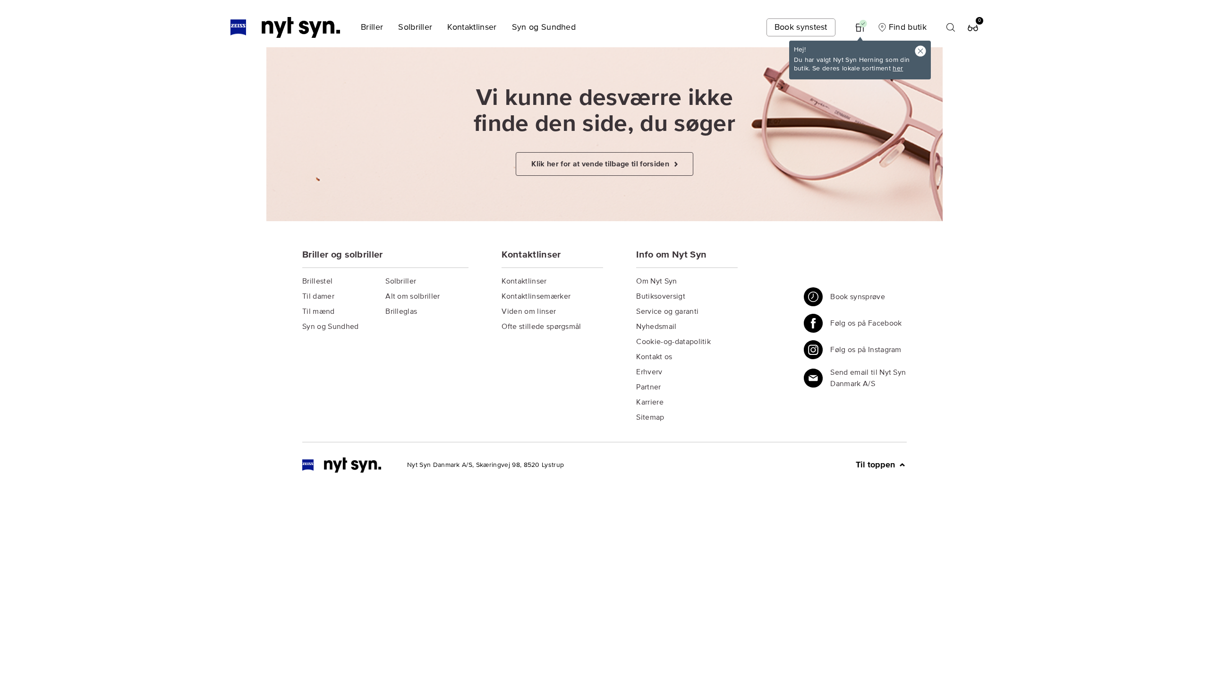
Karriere (650, 402)
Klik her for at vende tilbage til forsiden (601, 164)
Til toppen (876, 465)
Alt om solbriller (412, 296)
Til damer (318, 296)
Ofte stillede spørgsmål (541, 326)
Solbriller (400, 281)
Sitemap (650, 417)
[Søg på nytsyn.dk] (950, 27)
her (898, 68)
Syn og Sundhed (330, 326)
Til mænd (318, 311)
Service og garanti (667, 311)
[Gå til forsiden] (341, 465)
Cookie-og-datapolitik (673, 341)
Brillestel (317, 281)
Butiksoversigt (660, 296)
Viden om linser (529, 311)
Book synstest (801, 27)
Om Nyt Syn (656, 281)
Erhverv (649, 372)
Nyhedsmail (656, 326)
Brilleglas (401, 311)
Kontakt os (654, 357)
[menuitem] (372, 27)
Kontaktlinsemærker (536, 296)
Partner (648, 387)
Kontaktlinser (524, 281)
